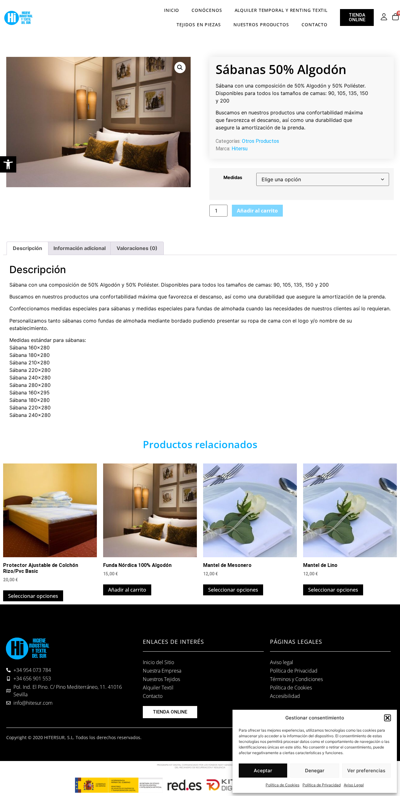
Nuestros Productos (261, 25)
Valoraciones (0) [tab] (137, 248)
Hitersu (240, 149)
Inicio (171, 10)
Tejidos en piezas (199, 25)
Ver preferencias (366, 770)
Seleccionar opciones (33, 596)
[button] (8, 164)
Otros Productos (260, 141)
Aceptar (263, 770)
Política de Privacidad (321, 785)
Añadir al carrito (257, 210)
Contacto (315, 25)
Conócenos (207, 10)
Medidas (232, 177)
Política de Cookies (282, 785)
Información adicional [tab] (79, 248)
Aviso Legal (354, 785)
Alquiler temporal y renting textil (281, 10)
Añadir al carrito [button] (127, 589)
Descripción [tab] (27, 248)
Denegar (314, 770)
